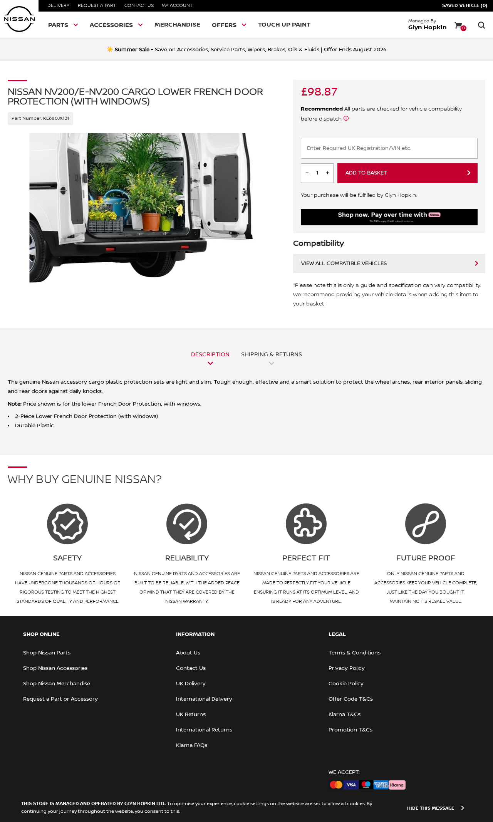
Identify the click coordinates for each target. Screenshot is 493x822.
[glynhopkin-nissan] (19, 19)
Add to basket (366, 173)
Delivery (58, 5)
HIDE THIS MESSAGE (430, 808)
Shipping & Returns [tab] (271, 354)
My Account (177, 5)
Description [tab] (210, 354)
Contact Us (139, 5)
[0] (458, 25)
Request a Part (97, 5)
